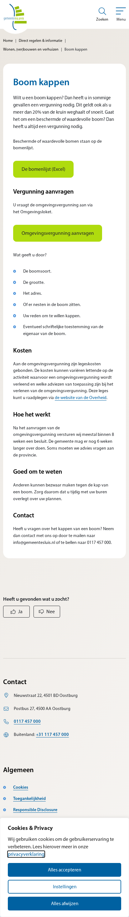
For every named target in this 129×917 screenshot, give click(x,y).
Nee (50, 611)
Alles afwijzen (64, 903)
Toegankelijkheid (29, 798)
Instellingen (64, 887)
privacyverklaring (26, 854)
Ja (20, 611)
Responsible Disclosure (35, 809)
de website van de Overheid (80, 397)
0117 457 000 (27, 721)
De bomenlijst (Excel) (43, 169)
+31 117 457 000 (52, 734)
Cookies (20, 787)
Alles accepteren (64, 870)
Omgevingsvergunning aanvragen (58, 233)
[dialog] (64, 867)
